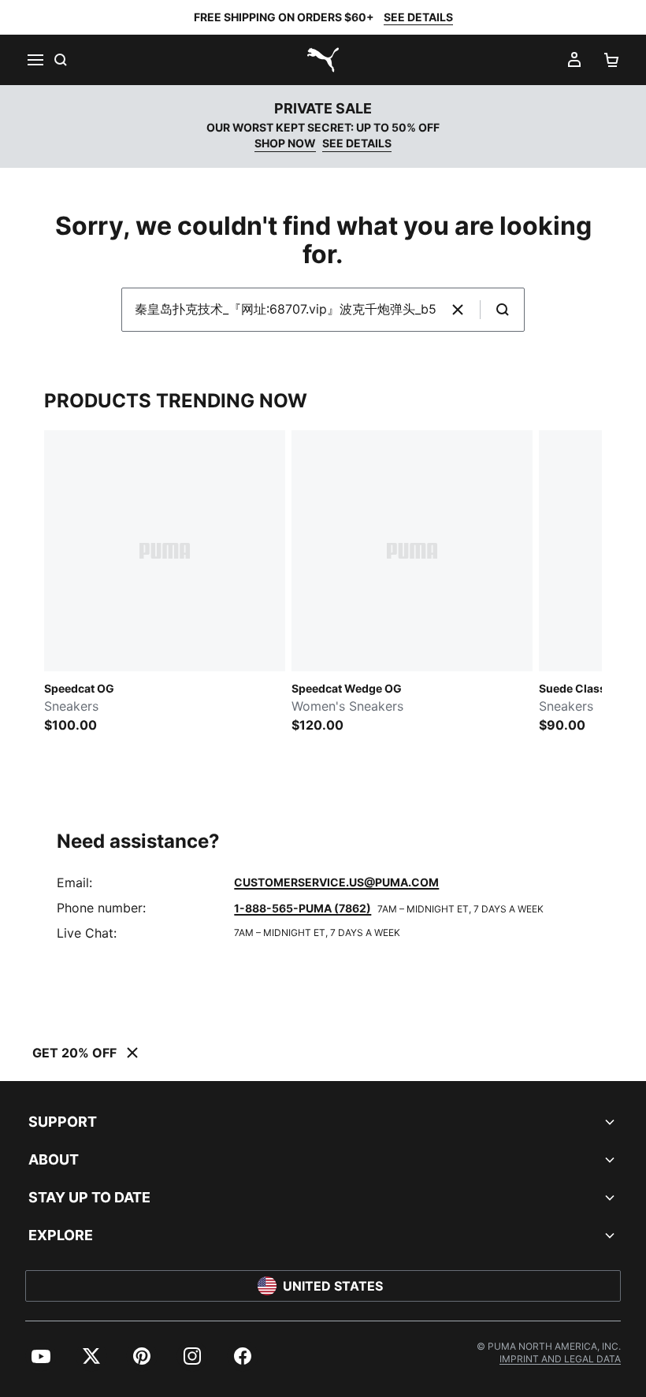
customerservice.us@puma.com (336, 882)
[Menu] (34, 60)
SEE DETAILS (418, 17)
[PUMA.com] (323, 60)
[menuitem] (41, 1356)
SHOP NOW (285, 143)
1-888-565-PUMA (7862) (302, 908)
